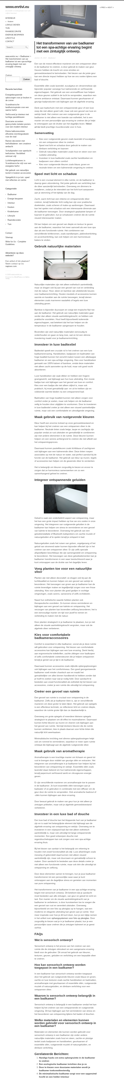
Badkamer (12, 194)
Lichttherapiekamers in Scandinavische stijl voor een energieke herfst (18, 163)
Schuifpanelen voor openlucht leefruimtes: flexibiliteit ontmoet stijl (18, 153)
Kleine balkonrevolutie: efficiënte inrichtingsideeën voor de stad (17, 134)
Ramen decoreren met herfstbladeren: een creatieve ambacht (18, 143)
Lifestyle (10, 38)
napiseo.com (11, 266)
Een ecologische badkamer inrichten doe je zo (63, 1064)
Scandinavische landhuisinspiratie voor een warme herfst (17, 107)
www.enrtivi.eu (17, 7)
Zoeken (8, 75)
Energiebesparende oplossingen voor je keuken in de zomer (18, 97)
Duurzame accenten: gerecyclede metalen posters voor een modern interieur (18, 124)
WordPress (18, 277)
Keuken (10, 21)
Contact (9, 41)
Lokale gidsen (12, 25)
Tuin (7, 28)
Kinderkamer (13, 211)
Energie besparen (14, 35)
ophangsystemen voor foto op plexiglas (70, 918)
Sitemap (9, 237)
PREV (103, 7)
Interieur (10, 18)
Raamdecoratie (13, 31)
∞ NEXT (110, 7)
